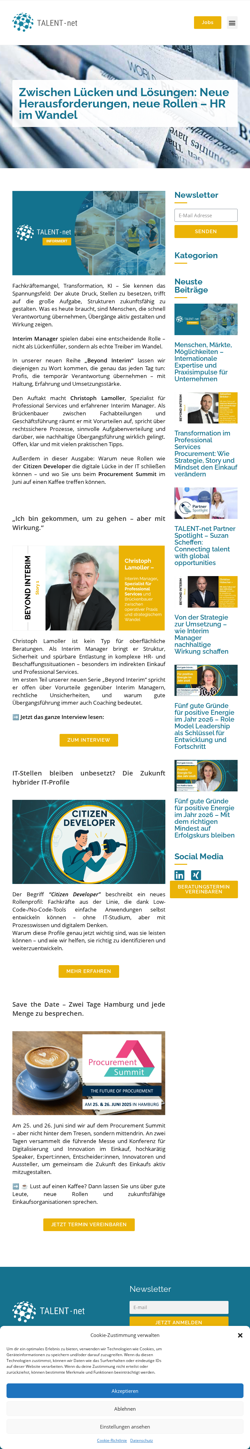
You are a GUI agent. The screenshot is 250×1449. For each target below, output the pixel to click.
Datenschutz (141, 1440)
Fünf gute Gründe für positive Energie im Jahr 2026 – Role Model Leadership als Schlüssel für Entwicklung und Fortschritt (204, 726)
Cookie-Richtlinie (112, 1440)
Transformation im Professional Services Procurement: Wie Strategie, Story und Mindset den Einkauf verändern (205, 453)
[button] (240, 1335)
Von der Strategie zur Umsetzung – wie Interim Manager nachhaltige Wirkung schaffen (201, 634)
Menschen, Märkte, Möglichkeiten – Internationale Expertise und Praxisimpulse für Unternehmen (203, 362)
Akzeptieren (125, 1391)
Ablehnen (125, 1408)
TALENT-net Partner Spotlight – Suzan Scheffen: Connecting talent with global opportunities (204, 546)
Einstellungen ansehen (125, 1426)
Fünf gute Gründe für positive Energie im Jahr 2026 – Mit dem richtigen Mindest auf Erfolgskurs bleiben (204, 818)
